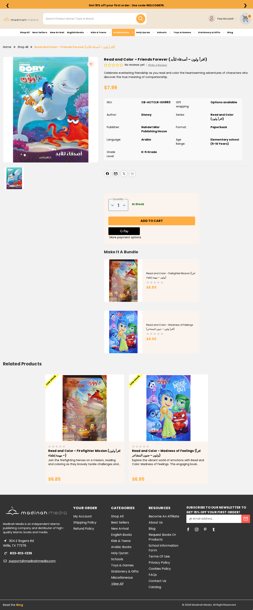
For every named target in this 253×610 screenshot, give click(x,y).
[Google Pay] (124, 231)
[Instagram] (196, 529)
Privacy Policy (159, 562)
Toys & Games (183, 32)
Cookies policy (160, 568)
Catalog (155, 587)
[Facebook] (107, 173)
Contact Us (157, 581)
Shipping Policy (84, 522)
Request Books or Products (162, 537)
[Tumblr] (213, 529)
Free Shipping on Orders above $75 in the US (126, 5)
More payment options (125, 237)
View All (117, 583)
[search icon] (140, 18)
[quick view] (79, 415)
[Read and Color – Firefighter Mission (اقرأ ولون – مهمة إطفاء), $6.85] (85, 408)
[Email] (115, 173)
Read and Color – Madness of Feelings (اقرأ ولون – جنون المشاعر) (166, 453)
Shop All (25, 32)
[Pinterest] (132, 173)
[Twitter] (124, 173)
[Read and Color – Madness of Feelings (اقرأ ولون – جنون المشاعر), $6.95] (168, 408)
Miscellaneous (122, 577)
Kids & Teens (99, 32)
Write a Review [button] (157, 65)
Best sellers (39, 32)
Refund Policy (83, 528)
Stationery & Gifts (209, 32)
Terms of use (159, 556)
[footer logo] (36, 510)
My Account (82, 516)
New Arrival (57, 32)
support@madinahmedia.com (32, 561)
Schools (162, 32)
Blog (230, 32)
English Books (75, 32)
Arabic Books (121, 32)
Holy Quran (143, 32)
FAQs (153, 574)
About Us (156, 522)
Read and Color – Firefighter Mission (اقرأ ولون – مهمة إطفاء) (84, 453)
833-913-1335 (20, 553)
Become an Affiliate (164, 516)
